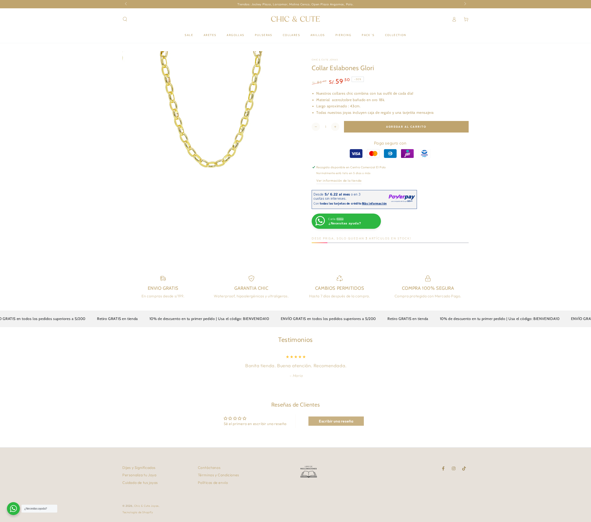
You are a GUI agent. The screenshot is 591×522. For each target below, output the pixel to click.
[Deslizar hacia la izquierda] (126, 4)
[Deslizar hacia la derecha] (465, 4)
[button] (125, 19)
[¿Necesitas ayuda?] (13, 508)
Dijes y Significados (139, 467)
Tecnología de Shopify (137, 512)
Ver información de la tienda (339, 180)
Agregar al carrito (406, 126)
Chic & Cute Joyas (325, 59)
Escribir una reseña (336, 421)
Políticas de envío (213, 482)
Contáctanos (209, 467)
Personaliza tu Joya (139, 475)
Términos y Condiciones (218, 475)
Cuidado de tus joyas (140, 482)
